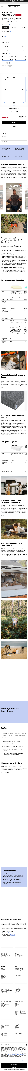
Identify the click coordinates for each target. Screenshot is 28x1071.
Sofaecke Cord (3, 976)
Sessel (2, 970)
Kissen (16, 1006)
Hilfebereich (12, 934)
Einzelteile (17, 992)
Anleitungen (3, 1036)
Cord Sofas (3, 975)
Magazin (16, 1025)
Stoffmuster (17, 1014)
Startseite (2, 1003)
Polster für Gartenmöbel (5, 989)
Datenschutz (17, 1028)
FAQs (2, 1034)
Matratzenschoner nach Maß (6, 956)
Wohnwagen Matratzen (19, 968)
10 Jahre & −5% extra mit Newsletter (14, 1)
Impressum (17, 1027)
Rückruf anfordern (4, 1024)
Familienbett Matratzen (19, 955)
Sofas (2, 968)
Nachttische (17, 960)
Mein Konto (3, 1005)
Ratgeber (12, 935)
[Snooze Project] (14, 6)
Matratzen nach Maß (4, 952)
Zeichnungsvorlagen (18, 975)
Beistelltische (3, 978)
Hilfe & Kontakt (3, 1006)
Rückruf (10, 932)
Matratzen (17, 1004)
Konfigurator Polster (18, 1012)
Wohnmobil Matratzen (19, 969)
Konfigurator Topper (18, 1010)
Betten (16, 953)
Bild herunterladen (14, 108)
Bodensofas (3, 977)
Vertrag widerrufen (4, 1029)
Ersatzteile (17, 991)
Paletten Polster (3, 988)
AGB (16, 1032)
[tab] (5, 733)
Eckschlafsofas (3, 974)
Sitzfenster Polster (4, 992)
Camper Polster (17, 974)
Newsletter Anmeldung (5, 1025)
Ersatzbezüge (17, 990)
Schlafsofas (3, 969)
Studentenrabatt (4, 1033)
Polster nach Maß (4, 954)
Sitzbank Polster (4, 991)
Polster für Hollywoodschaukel (6, 990)
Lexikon (2, 1027)
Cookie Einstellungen (18, 1033)
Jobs (16, 1026)
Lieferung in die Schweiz (5, 1032)
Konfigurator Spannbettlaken (20, 1011)
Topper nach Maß (4, 953)
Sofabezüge (17, 988)
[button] (2, 6)
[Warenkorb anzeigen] (26, 6)
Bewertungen (17, 1024)
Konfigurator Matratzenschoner (20, 1013)
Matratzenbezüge (18, 989)
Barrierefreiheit (17, 1029)
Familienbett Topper (18, 956)
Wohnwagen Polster (18, 970)
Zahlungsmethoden (4, 1028)
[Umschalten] (2, 134)
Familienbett (17, 954)
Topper (16, 952)
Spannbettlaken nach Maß (5, 955)
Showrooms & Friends (5, 1004)
